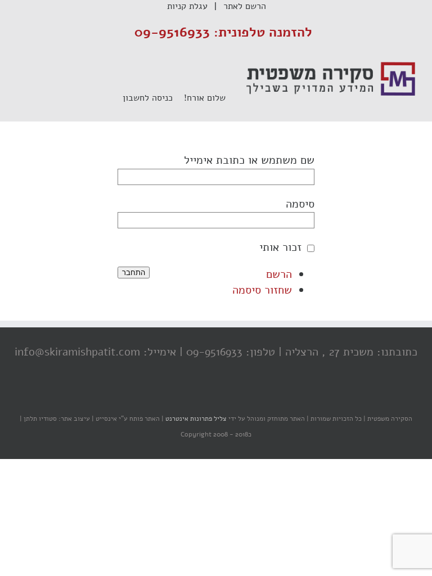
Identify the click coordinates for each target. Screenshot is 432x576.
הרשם (279, 274)
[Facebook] (241, 397)
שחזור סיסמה (262, 290)
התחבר (133, 272)
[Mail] (174, 397)
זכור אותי (280, 247)
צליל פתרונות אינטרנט (195, 418)
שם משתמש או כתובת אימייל (249, 160)
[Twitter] (219, 397)
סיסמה (300, 204)
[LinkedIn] (196, 397)
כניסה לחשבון (153, 98)
